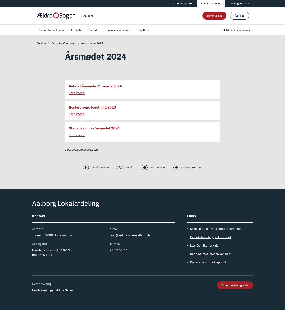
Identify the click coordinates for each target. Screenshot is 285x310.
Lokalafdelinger (211, 3)
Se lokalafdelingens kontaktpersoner (215, 229)
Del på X (130, 167)
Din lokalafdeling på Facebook (210, 237)
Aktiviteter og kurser (51, 30)
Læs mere (77, 93)
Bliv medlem (214, 15)
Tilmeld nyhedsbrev (238, 30)
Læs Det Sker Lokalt (204, 245)
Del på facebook (100, 167)
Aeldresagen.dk (182, 3)
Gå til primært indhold (51, 3)
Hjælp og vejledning (117, 30)
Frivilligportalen (239, 3)
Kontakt (93, 30)
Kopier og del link (191, 167)
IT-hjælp (76, 30)
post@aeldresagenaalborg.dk (130, 235)
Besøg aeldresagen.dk (235, 285)
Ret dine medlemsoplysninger (210, 254)
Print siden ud (157, 167)
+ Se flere (143, 30)
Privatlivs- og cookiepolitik (208, 262)
